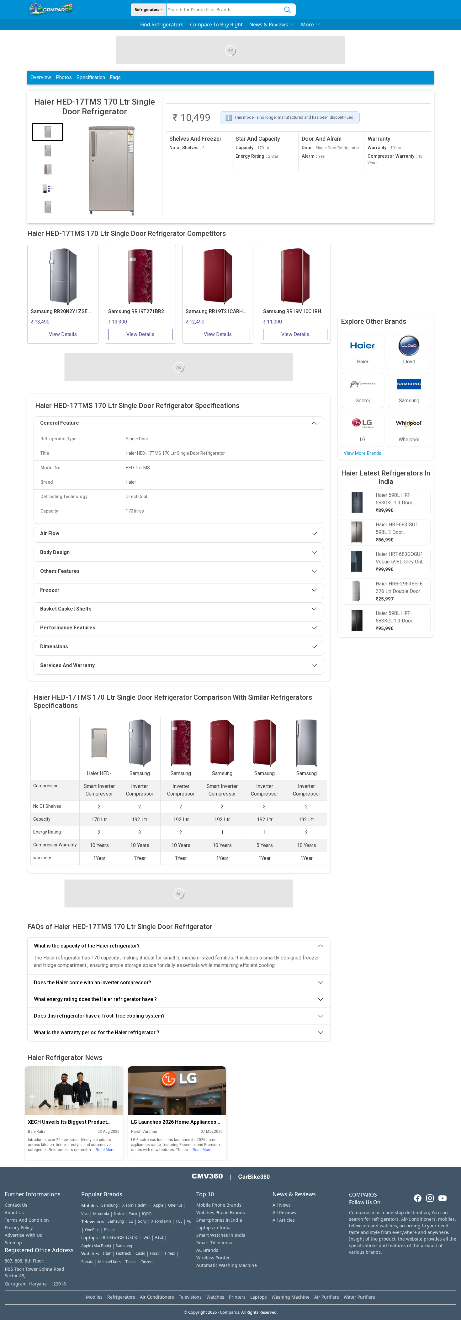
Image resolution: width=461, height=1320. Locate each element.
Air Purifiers (326, 1297)
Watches (215, 1297)
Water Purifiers (359, 1297)
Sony (142, 1221)
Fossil (155, 1253)
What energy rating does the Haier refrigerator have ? (95, 999)
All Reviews (284, 1212)
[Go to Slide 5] (47, 207)
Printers (237, 1297)
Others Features (60, 571)
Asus (159, 1237)
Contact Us (16, 1205)
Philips (109, 1229)
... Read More (103, 1150)
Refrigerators (147, 9)
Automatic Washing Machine (226, 1265)
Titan (107, 1253)
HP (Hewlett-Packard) (120, 1237)
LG (131, 1221)
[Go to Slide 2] (47, 151)
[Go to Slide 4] (47, 188)
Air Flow (49, 533)
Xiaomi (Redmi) (135, 1205)
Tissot (130, 1261)
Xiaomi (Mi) (161, 1221)
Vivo (84, 1213)
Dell (146, 1237)
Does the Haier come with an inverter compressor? (92, 983)
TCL (179, 1221)
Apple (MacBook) (96, 1245)
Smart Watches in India (221, 1235)
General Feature (59, 423)
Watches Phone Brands (220, 1212)
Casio (140, 1253)
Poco (133, 1213)
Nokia (119, 1213)
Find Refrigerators (161, 24)
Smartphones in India (219, 1220)
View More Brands (362, 453)
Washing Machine (291, 1297)
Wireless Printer (213, 1258)
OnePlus (175, 1205)
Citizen (146, 1261)
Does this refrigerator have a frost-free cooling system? (99, 1016)
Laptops (258, 1297)
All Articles (284, 1220)
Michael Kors (109, 1261)
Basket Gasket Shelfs (66, 609)
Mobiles (94, 1297)
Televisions (190, 1297)
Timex (169, 1253)
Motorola (101, 1213)
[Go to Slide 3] (47, 169)
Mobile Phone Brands (218, 1205)
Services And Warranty (67, 665)
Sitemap (13, 1243)
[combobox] (223, 9)
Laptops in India (213, 1227)
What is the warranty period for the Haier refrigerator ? (96, 1032)
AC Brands (207, 1250)
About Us (14, 1212)
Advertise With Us (23, 1235)
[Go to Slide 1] (47, 132)
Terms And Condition (27, 1220)
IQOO (146, 1213)
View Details (63, 334)
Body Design (55, 552)
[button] (111, 170)
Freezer (50, 590)
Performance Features (67, 628)
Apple (158, 1205)
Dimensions (54, 646)
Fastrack (123, 1253)
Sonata (87, 1261)
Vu (189, 1221)
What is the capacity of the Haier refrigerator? (87, 946)
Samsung (109, 1205)
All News (282, 1205)
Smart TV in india (214, 1243)
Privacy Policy (19, 1227)
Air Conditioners (157, 1297)
